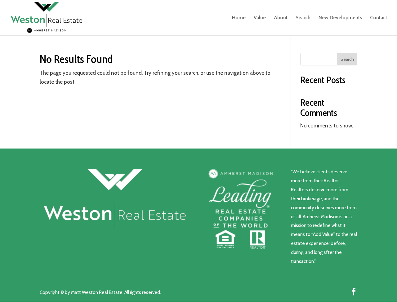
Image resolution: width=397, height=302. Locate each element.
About (281, 18)
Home (239, 18)
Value (260, 18)
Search (303, 18)
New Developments (340, 18)
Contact (378, 18)
